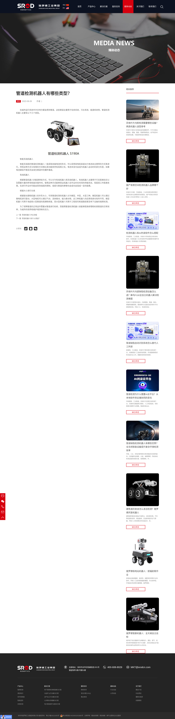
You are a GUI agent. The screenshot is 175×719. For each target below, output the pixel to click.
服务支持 (116, 6)
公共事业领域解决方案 (51, 700)
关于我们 (140, 6)
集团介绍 (138, 690)
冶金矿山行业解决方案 (51, 693)
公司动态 (113, 693)
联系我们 (152, 6)
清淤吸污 (20, 693)
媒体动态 (128, 6)
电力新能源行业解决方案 (52, 704)
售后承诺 (84, 697)
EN (64, 8)
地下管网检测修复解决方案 (52, 690)
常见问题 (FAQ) (86, 693)
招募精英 (138, 700)
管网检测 (20, 690)
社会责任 (138, 693)
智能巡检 (20, 700)
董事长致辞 (139, 697)
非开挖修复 (21, 697)
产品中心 (91, 6)
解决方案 (104, 6)
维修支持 (84, 690)
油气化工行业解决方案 (51, 697)
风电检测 (20, 704)
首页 (79, 6)
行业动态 (113, 690)
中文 (64, 5)
